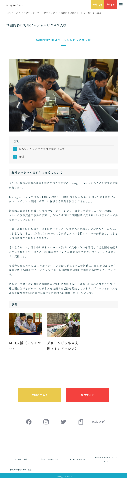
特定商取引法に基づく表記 (21, 470)
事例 (21, 156)
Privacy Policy (77, 459)
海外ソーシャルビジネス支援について (42, 149)
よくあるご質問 (21, 459)
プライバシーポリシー (49, 459)
